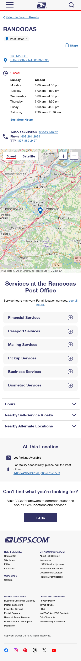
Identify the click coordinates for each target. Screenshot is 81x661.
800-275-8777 (48, 132)
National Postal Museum (17, 617)
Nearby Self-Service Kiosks (29, 415)
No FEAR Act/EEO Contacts (54, 613)
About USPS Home (50, 556)
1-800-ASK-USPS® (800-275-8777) (37, 473)
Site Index (9, 560)
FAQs (7, 564)
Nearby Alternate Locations (29, 426)
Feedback (9, 568)
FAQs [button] (40, 518)
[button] (72, 45)
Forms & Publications (51, 568)
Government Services (51, 572)
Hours (10, 404)
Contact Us (10, 556)
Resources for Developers (18, 621)
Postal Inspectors (13, 604)
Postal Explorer (12, 613)
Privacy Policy (47, 600)
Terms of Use (47, 604)
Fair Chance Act (48, 617)
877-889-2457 (27, 140)
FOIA (42, 609)
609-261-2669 (30, 136)
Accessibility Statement (52, 621)
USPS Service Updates (52, 564)
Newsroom (46, 560)
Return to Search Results (22, 17)
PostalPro (9, 625)
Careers (8, 579)
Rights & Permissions (51, 576)
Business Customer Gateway (19, 600)
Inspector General (13, 609)
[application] (40, 211)
